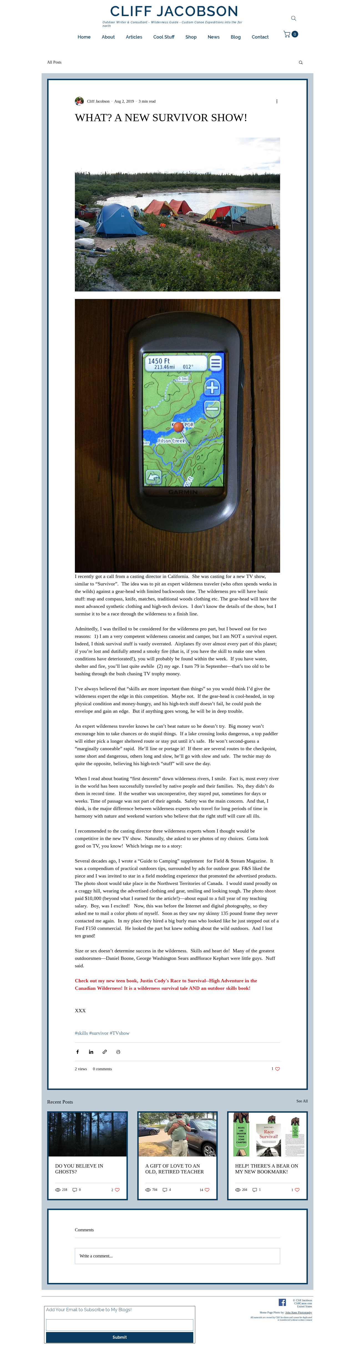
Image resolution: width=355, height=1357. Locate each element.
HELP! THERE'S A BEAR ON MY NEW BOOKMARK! (266, 1169)
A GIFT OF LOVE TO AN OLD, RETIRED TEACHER (174, 1169)
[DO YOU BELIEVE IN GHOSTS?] (87, 1134)
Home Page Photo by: (286, 1312)
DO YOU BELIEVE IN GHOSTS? (79, 1169)
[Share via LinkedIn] (91, 1051)
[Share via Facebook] (77, 1051)
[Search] (294, 18)
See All (302, 1101)
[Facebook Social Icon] (282, 1302)
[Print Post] (118, 1051)
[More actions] (276, 101)
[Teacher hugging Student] (178, 1134)
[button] (108, 37)
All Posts (54, 62)
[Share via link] (104, 1051)
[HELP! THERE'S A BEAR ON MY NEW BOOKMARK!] (267, 1134)
